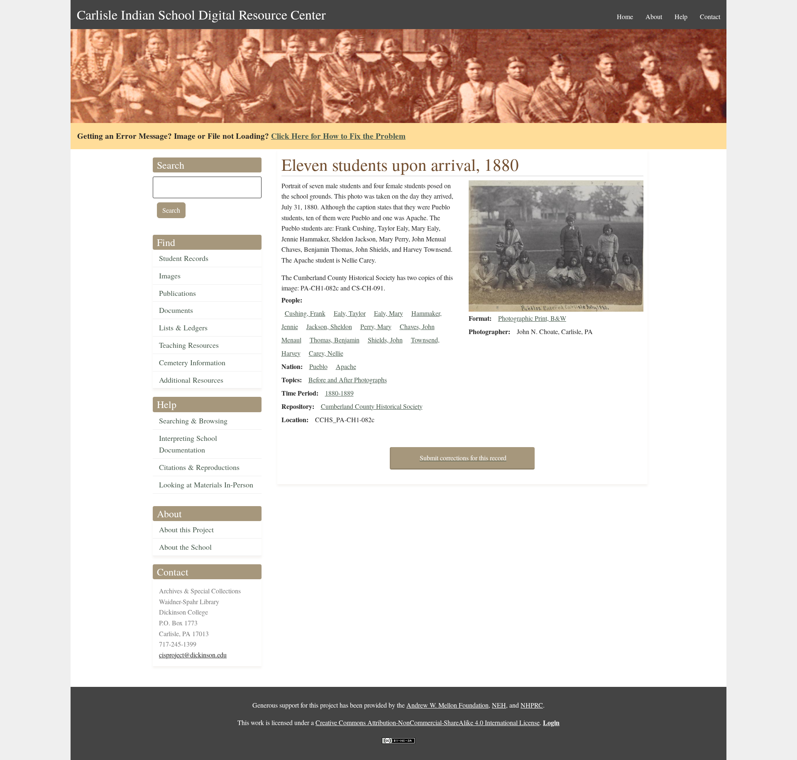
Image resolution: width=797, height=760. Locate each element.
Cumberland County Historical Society (372, 406)
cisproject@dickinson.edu (193, 654)
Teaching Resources (189, 345)
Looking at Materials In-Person (206, 484)
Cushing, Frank (305, 313)
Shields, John (385, 339)
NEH (499, 705)
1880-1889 (339, 393)
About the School (185, 547)
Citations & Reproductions (199, 467)
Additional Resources (191, 380)
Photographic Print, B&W (532, 318)
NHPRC (532, 705)
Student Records (183, 258)
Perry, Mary (375, 326)
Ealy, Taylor (350, 313)
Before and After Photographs (347, 379)
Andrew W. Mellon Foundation (447, 705)
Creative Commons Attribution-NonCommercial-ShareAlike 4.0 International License (427, 722)
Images (170, 275)
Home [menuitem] (625, 16)
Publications (177, 293)
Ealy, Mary (388, 313)
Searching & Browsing (193, 421)
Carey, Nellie (326, 353)
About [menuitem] (653, 16)
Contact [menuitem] (710, 16)
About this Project (186, 529)
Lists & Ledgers (183, 327)
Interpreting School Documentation (188, 444)
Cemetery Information (192, 362)
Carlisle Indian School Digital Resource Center (201, 14)
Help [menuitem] (681, 16)
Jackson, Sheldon (329, 326)
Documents (176, 310)
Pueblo (318, 366)
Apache (346, 366)
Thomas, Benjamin (334, 339)
